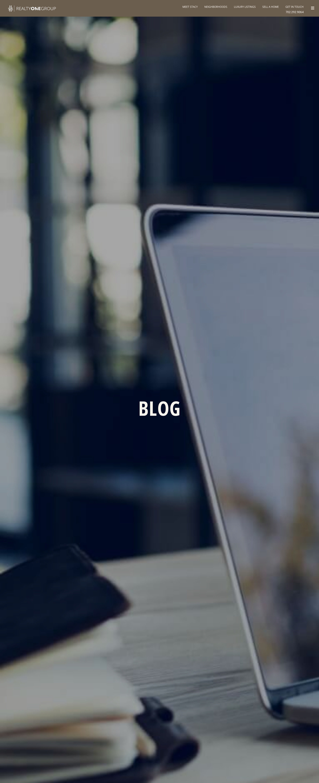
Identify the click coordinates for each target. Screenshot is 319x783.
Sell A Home (270, 7)
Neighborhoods (215, 7)
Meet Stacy (190, 7)
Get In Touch (294, 7)
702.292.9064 (295, 12)
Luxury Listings (245, 7)
